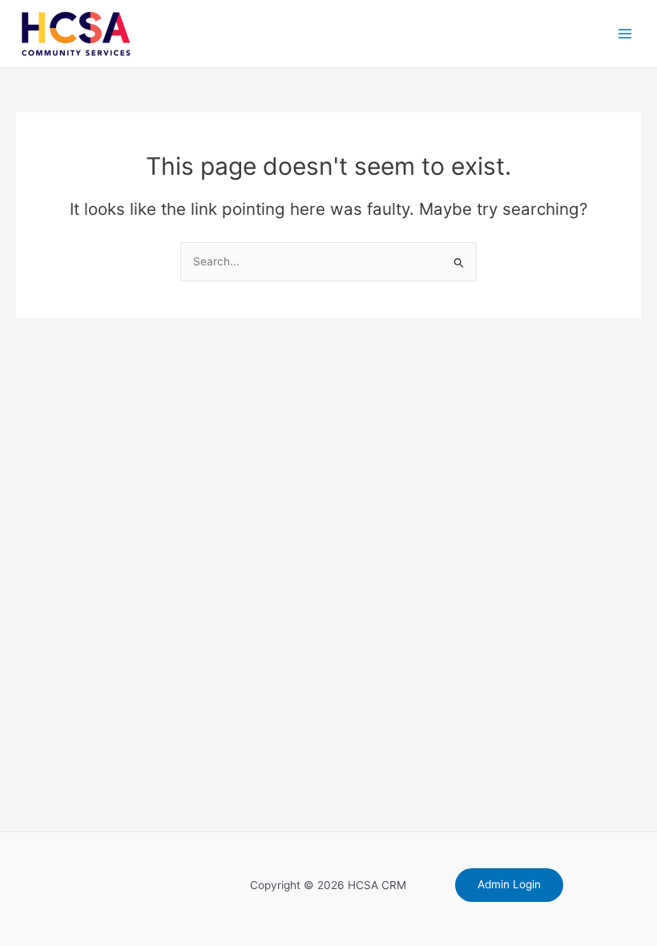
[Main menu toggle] (625, 34)
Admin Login (509, 884)
